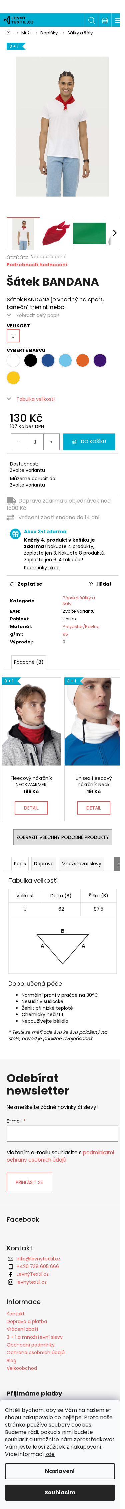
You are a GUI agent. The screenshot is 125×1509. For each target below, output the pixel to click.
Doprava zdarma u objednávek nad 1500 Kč (59, 504)
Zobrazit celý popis (38, 315)
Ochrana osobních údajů (36, 1352)
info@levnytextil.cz (38, 1258)
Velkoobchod (22, 1368)
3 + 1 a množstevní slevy (35, 1337)
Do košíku (93, 441)
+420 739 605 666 (38, 1266)
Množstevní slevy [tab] (81, 863)
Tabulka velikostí (35, 399)
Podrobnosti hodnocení (37, 265)
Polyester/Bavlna (81, 626)
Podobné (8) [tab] (29, 662)
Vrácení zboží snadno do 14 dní (59, 517)
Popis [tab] (20, 863)
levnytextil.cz (32, 1282)
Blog (11, 1360)
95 (65, 634)
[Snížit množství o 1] (19, 442)
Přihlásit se (29, 1182)
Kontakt (16, 1313)
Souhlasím (60, 1492)
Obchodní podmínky (31, 1344)
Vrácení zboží (22, 1329)
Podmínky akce (42, 567)
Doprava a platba (27, 1321)
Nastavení (60, 1471)
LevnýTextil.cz (33, 1274)
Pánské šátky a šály (79, 601)
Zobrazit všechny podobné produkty (62, 837)
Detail (31, 808)
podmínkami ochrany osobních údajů (60, 1156)
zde (50, 1454)
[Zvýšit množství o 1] (51, 442)
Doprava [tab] (44, 863)
